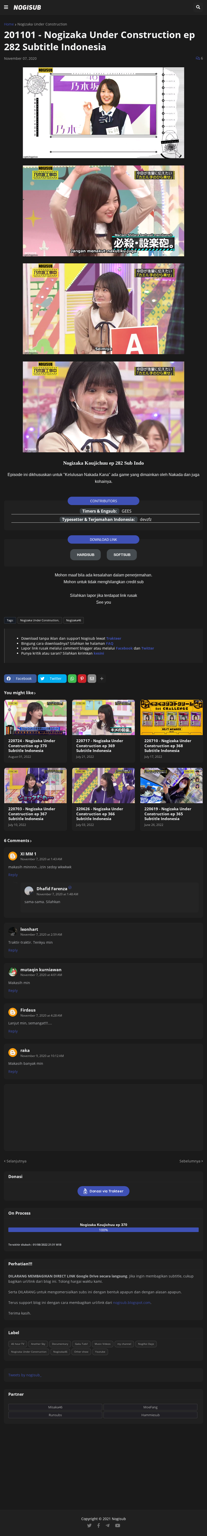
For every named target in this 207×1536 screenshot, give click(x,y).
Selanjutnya (17, 1161)
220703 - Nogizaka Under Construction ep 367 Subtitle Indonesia (31, 813)
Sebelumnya (189, 1161)
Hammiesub (150, 1415)
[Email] (92, 678)
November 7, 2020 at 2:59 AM (41, 934)
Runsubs (55, 1415)
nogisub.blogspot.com (131, 1302)
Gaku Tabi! (81, 1344)
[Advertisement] (103, 1467)
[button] (6, 7)
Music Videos (103, 1344)
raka (25, 1050)
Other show (81, 1351)
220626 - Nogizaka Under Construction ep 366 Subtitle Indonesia (99, 813)
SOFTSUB (122, 555)
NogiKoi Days (146, 1344)
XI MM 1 (28, 854)
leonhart (29, 929)
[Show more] (101, 678)
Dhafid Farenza (52, 888)
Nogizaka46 (73, 620)
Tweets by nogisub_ (24, 1375)
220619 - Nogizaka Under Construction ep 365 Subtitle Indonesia (167, 813)
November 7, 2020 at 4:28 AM (41, 1015)
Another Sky (38, 1344)
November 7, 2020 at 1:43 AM (41, 859)
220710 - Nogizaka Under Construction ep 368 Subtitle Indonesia (167, 745)
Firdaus (28, 1010)
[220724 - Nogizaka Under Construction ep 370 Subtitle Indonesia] (35, 717)
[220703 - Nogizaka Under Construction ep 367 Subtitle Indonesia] (35, 785)
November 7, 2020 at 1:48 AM (57, 894)
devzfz (145, 519)
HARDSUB (85, 555)
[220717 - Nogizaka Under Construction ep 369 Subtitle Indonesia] (103, 717)
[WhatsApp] (72, 678)
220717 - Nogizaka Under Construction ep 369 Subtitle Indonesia (99, 745)
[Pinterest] (82, 678)
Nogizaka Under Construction (42, 24)
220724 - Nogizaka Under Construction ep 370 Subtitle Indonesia (31, 745)
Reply (13, 874)
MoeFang (150, 1407)
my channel (124, 1344)
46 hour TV (17, 1344)
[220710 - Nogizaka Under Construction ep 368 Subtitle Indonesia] (171, 717)
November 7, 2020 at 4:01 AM (41, 975)
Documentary (60, 1344)
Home (9, 24)
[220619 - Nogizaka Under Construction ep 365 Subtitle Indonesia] (171, 785)
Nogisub (119, 1518)
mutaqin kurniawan (41, 969)
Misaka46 (55, 1407)
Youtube (100, 1351)
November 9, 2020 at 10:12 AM (42, 1056)
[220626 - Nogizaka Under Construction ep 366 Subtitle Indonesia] (103, 785)
